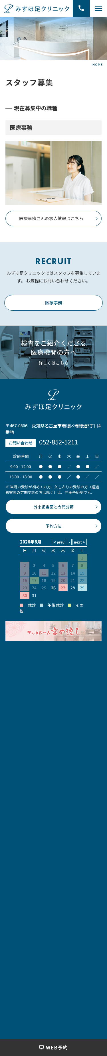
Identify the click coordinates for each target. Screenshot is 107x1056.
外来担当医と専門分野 (54, 507)
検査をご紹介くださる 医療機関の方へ (53, 347)
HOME (97, 64)
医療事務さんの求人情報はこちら (51, 218)
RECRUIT (53, 261)
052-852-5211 (58, 441)
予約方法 (54, 526)
